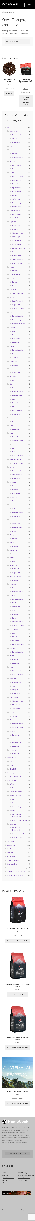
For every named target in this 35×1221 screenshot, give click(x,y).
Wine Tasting (16, 807)
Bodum (12, 173)
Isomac (12, 418)
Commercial (16, 486)
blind (14, 603)
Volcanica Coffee (12, 868)
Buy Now (9, 93)
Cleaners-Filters (17, 233)
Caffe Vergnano (15, 210)
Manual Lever (16, 339)
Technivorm (14, 697)
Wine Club (13, 810)
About (5, 1180)
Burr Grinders (16, 165)
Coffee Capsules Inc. (13, 773)
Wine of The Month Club (15, 875)
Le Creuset (13, 520)
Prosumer (15, 342)
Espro (12, 346)
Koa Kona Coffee (8, 1178)
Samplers (15, 690)
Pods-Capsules (17, 214)
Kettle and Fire (12, 849)
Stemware (15, 803)
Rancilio (12, 595)
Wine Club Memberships (20, 820)
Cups (13, 331)
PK (13, 448)
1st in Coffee (11, 127)
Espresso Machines (18, 248)
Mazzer (12, 542)
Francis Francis (15, 369)
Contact (6, 1183)
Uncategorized (12, 864)
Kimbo (12, 467)
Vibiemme (13, 739)
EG (11, 312)
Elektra (12, 327)
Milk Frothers (16, 256)
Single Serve (16, 305)
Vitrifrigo (13, 750)
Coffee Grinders (17, 240)
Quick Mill (13, 584)
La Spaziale (13, 497)
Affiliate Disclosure (24, 1178)
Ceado (12, 267)
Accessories (13, 146)
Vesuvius (12, 731)
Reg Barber (13, 648)
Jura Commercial (15, 459)
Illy (11, 384)
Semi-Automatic (17, 157)
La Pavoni (13, 482)
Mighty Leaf (14, 550)
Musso (12, 558)
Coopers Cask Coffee (14, 776)
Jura (11, 433)
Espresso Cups (17, 203)
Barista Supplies (17, 176)
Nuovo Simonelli (15, 576)
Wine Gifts (13, 824)
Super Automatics (18, 308)
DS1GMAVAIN (16, 742)
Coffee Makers (16, 244)
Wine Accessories (15, 795)
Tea (13, 554)
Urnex (12, 720)
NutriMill (13, 769)
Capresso (13, 222)
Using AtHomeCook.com (26, 1175)
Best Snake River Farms (16, 1154)
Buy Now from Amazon (17, 994)
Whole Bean (16, 142)
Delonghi (13, 297)
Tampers (15, 357)
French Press (16, 206)
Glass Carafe (16, 705)
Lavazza (12, 505)
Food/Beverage (12, 780)
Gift (13, 799)
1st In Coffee (7, 1175)
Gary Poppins (11, 841)
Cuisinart (13, 290)
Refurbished (14, 629)
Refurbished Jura (18, 452)
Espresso (15, 154)
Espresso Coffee (17, 135)
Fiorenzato (13, 361)
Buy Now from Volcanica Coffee (25, 101)
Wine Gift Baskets (18, 837)
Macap (12, 535)
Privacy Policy (22, 1173)
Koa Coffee (10, 853)
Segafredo (13, 678)
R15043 (14, 637)
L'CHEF (12, 765)
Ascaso (12, 150)
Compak (12, 278)
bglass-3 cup (16, 184)
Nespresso (13, 565)
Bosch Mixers (11, 758)
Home (6, 12)
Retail (14, 286)
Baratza (12, 161)
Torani (12, 712)
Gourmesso (11, 845)
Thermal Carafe (17, 293)
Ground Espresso (17, 403)
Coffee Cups (16, 199)
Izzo (11, 425)
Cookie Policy (22, 1180)
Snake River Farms (16, 792)
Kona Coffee (11, 856)
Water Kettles (17, 263)
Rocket (12, 656)
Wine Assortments (18, 834)
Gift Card (12, 784)
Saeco (12, 667)
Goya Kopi (13, 376)
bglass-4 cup (16, 188)
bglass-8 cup (16, 191)
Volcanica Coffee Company (16, 871)
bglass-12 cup (16, 180)
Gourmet (15, 139)
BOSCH (12, 761)
